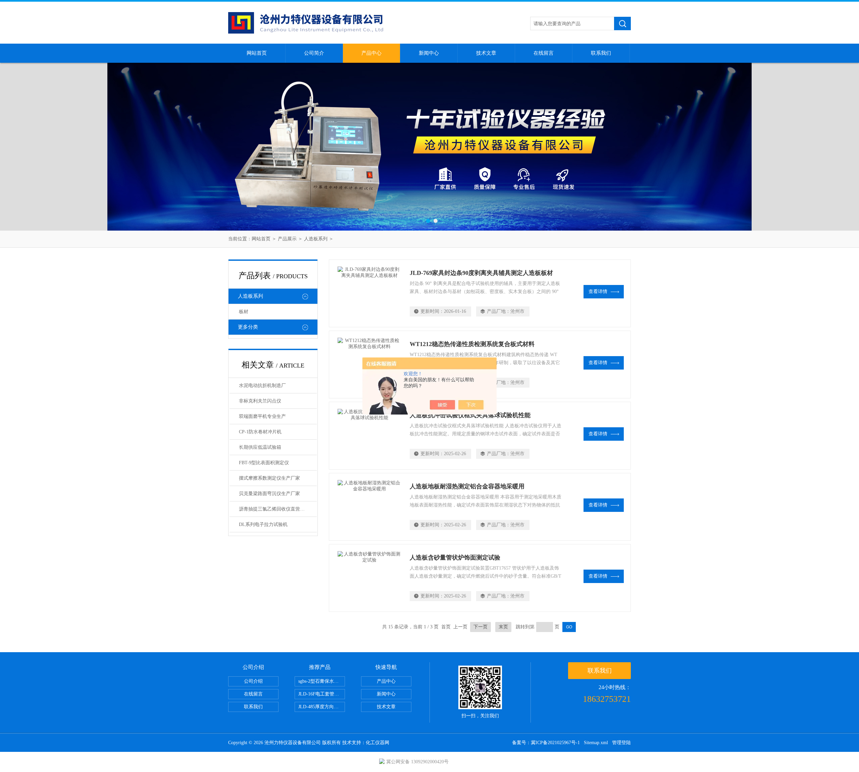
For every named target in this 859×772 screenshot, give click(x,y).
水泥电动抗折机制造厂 (262, 385)
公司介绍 (253, 681)
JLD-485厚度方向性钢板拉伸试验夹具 (321, 706)
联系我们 (601, 53)
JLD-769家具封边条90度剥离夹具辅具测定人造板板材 (481, 273)
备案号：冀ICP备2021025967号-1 (546, 742)
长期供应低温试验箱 (260, 447)
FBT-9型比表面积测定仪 (264, 462)
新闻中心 (429, 53)
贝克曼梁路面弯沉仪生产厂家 (269, 493)
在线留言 (544, 53)
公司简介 (314, 53)
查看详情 (598, 291)
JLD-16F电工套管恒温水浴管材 (321, 693)
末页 (503, 626)
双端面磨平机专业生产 (262, 416)
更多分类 (248, 327)
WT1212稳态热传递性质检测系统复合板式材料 (472, 344)
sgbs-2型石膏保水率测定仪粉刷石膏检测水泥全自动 (321, 681)
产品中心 (371, 53)
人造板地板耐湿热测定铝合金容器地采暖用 (467, 486)
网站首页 (257, 53)
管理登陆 (621, 742)
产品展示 (287, 238)
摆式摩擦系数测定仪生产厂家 (269, 478)
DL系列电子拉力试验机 (263, 524)
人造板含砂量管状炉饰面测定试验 (455, 557)
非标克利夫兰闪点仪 (260, 400)
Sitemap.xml (596, 742)
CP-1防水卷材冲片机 (260, 431)
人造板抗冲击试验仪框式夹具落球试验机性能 (470, 415)
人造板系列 (315, 238)
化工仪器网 (377, 742)
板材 (243, 311)
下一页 (480, 626)
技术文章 (486, 53)
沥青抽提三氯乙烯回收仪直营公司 (274, 509)
